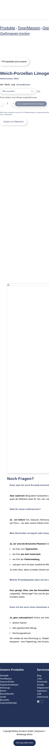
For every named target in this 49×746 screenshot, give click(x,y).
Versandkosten (23, 84)
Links (39, 679)
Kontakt (40, 685)
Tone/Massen (29, 28)
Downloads (42, 682)
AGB (39, 694)
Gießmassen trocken (15, 33)
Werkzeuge (5, 688)
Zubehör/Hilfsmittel (8, 703)
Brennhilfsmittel (7, 694)
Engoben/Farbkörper (9, 685)
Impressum (42, 691)
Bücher (3, 691)
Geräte (3, 697)
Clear (38, 91)
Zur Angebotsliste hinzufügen (31, 104)
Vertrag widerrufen (24, 743)
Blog (39, 676)
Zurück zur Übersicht (13, 121)
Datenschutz (42, 697)
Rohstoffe (4, 676)
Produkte (7, 28)
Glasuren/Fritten (7, 682)
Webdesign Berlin (25, 734)
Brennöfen (4, 700)
